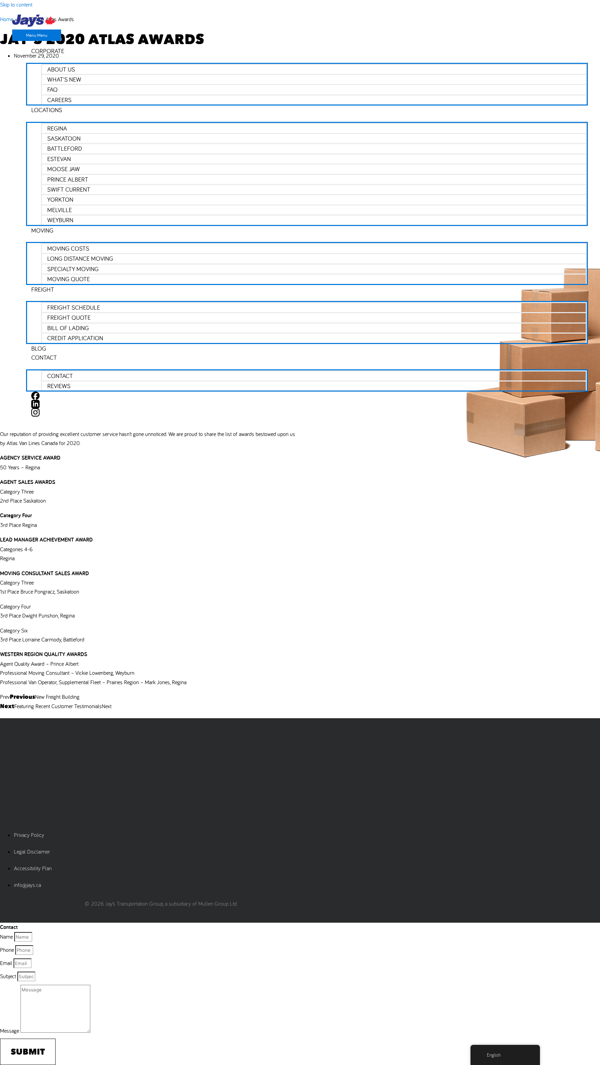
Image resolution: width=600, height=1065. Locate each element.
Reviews (58, 386)
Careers (59, 100)
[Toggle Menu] (307, 59)
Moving (42, 230)
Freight (42, 289)
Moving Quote (68, 279)
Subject (8, 976)
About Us (61, 69)
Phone (7, 949)
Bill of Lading (68, 328)
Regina (57, 128)
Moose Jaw (63, 169)
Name (7, 936)
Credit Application (75, 338)
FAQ (52, 89)
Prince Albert (67, 179)
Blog (38, 348)
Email (7, 962)
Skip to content (16, 4)
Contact (44, 357)
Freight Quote (69, 317)
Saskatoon (64, 138)
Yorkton (60, 199)
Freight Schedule (73, 307)
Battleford (64, 148)
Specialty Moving (73, 269)
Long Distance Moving (80, 258)
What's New (64, 79)
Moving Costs (68, 248)
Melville (59, 210)
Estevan (59, 159)
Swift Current (68, 189)
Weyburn (60, 220)
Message (10, 1030)
